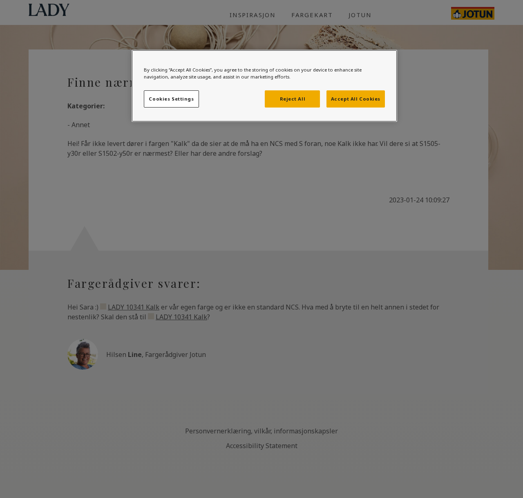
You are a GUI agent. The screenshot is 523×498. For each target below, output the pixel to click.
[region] (264, 86)
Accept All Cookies (355, 99)
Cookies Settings (171, 99)
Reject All (293, 99)
